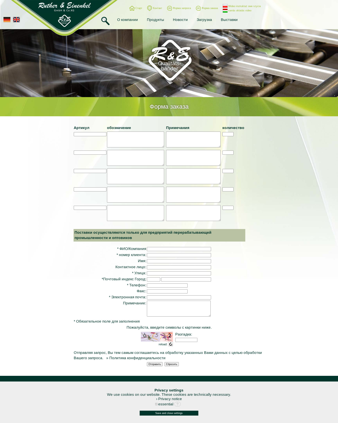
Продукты (155, 20)
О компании (127, 20)
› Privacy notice (169, 399)
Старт (138, 8)
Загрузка (204, 20)
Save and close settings (169, 413)
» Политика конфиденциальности (135, 358)
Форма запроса (182, 8)
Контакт (157, 8)
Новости (180, 20)
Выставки (229, 20)
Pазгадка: (183, 334)
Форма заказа (210, 8)
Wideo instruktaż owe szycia (244, 6)
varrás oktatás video (239, 10)
